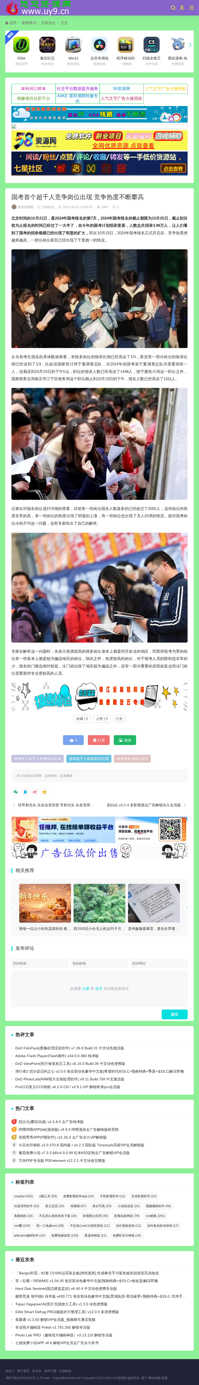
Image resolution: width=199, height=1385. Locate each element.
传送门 (10, 1371)
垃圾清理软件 (26, 1206)
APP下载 (50, 1371)
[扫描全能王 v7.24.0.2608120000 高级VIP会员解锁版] (152, 45)
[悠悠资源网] (39, 8)
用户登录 (23, 1371)
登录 (98, 989)
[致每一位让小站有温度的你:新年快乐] (45, 903)
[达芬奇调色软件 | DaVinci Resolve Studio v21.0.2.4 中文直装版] (99, 45)
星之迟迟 (54, 1206)
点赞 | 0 (102, 719)
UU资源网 (119, 1378)
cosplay (23, 1196)
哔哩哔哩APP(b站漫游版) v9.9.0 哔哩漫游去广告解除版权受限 (69, 1129)
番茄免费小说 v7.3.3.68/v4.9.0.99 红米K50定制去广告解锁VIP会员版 (74, 1153)
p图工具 (48, 1196)
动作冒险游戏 (128, 1226)
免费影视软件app (78, 1196)
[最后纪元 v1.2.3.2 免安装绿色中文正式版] (47, 45)
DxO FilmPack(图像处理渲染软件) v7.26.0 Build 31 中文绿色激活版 (69, 1048)
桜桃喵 (78, 1206)
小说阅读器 (129, 1206)
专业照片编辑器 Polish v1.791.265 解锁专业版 (52, 1327)
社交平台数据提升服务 (77, 88)
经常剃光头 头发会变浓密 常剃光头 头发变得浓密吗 (59, 805)
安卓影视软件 (144, 1196)
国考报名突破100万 (132, 759)
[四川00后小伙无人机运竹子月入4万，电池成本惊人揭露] (99, 903)
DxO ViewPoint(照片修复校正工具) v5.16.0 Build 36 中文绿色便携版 (70, 1064)
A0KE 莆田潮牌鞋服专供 (77, 98)
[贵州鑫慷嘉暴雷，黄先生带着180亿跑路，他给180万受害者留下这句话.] (154, 903)
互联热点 (48, 23)
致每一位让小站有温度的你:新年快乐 (48, 929)
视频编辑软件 (158, 1206)
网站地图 (154, 1378)
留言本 (36, 1371)
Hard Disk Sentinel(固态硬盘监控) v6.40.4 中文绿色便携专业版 (66, 1288)
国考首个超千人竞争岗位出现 (37, 759)
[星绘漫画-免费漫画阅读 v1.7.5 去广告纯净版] (178, 45)
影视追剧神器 (126, 1216)
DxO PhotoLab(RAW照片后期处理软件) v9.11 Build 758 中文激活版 (69, 1079)
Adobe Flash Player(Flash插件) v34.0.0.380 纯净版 (57, 1056)
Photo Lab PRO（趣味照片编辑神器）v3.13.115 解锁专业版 (63, 1335)
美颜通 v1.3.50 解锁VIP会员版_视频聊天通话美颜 (55, 1320)
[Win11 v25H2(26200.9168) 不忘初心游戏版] (73, 45)
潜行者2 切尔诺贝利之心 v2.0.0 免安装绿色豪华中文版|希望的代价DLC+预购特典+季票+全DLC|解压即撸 (99, 1071)
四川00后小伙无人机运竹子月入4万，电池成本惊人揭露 (118, 929)
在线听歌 (65, 1371)
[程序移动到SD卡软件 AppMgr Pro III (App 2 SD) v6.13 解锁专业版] (126, 45)
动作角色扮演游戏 (163, 1226)
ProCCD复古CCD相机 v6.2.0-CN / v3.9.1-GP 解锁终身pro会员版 (67, 1087)
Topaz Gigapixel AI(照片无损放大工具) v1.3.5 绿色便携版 (61, 1304)
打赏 (119, 719)
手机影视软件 (112, 1196)
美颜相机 (23, 1216)
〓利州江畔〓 (33, 88)
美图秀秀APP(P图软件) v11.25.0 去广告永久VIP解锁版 (63, 1137)
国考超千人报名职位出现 (89, 759)
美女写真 (102, 1206)
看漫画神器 (95, 1235)
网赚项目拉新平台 (33, 98)
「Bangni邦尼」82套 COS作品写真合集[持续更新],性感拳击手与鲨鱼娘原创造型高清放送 (87, 1273)
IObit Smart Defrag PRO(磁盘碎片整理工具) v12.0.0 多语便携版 (67, 1312)
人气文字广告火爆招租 (165, 88)
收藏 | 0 (82, 719)
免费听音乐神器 (127, 1235)
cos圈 (22, 1226)
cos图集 (155, 1216)
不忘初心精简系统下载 (58, 1216)
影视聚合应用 (95, 1216)
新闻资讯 (29, 23)
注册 (85, 989)
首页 (13, 23)
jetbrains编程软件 (29, 1235)
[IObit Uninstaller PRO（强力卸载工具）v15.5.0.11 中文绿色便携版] (21, 45)
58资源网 (121, 88)
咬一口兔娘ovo (50, 1226)
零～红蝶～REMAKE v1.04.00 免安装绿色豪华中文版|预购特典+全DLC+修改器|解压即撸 (86, 1281)
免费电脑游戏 (64, 1235)
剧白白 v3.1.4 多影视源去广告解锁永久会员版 (144, 805)
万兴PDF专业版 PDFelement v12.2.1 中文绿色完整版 (62, 1160)
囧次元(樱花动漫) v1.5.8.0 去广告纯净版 (51, 1122)
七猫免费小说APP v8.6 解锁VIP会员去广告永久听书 (57, 1343)
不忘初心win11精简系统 (90, 1226)
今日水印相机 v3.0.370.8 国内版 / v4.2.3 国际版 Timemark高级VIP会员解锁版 (81, 1145)
